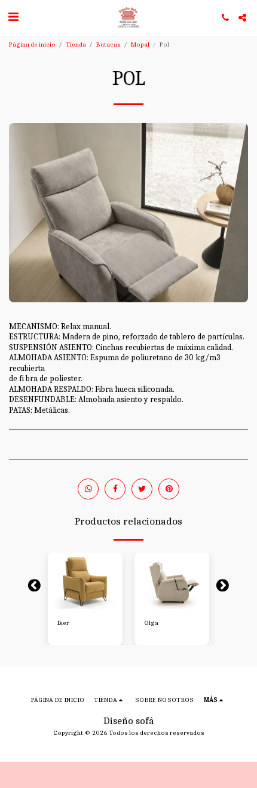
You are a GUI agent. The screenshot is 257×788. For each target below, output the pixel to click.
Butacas (108, 44)
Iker (63, 623)
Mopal (140, 44)
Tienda (76, 44)
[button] (13, 17)
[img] (85, 581)
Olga (151, 623)
